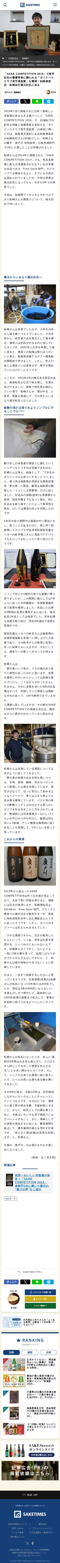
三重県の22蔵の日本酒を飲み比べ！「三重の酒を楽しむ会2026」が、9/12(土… (41, 1395)
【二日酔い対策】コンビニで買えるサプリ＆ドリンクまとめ (41, 1427)
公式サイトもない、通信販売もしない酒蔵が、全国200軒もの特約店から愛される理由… (41, 1363)
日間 (11, 1352)
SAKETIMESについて (17, 1524)
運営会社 (42, 1524)
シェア (13, 101)
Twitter (27, 1543)
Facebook (32, 1543)
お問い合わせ (18, 1528)
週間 (30, 1352)
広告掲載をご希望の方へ (43, 1532)
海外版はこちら (17, 1537)
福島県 (11, 1198)
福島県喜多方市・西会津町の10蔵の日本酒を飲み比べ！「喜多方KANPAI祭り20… (41, 1412)
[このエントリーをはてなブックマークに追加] (49, 101)
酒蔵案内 (17, 92)
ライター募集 (18, 1532)
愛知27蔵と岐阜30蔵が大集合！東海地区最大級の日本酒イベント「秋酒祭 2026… (41, 1380)
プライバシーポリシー (42, 1528)
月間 (48, 1352)
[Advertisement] (30, 240)
